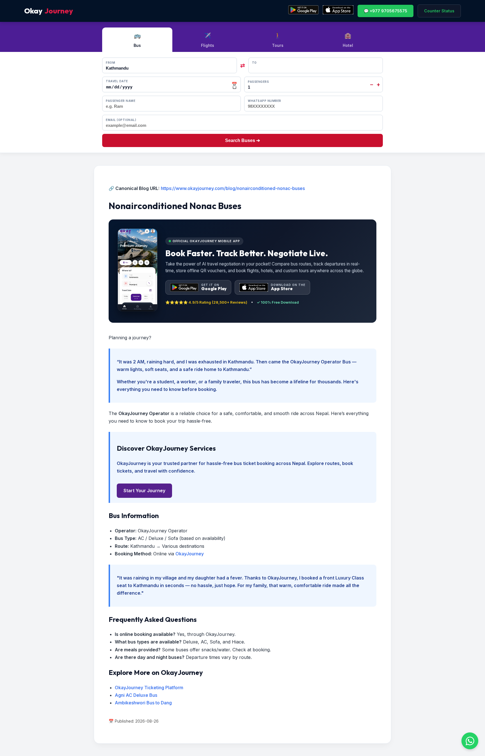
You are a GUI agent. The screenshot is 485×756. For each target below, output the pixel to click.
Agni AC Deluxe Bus (136, 695)
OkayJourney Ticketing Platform (149, 687)
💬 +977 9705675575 (385, 10)
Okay (48, 10)
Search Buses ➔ (242, 140)
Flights (207, 40)
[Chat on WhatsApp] (469, 740)
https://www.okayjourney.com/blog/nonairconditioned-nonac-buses (233, 188)
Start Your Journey (144, 490)
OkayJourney (189, 553)
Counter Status (439, 10)
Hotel (348, 40)
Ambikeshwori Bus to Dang (143, 702)
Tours (277, 40)
